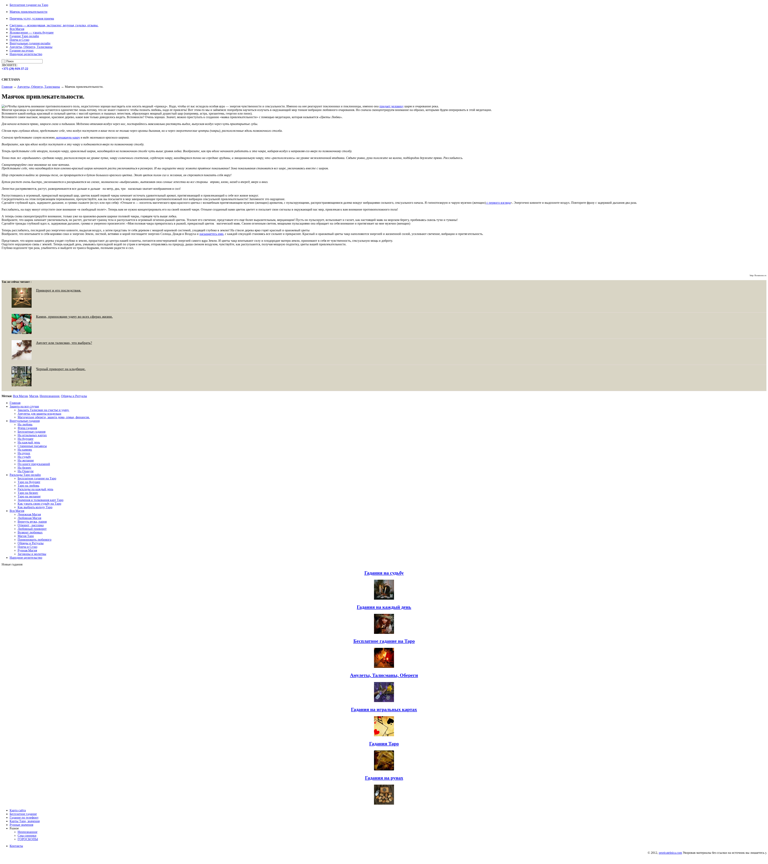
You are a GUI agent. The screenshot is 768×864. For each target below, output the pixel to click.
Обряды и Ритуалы (74, 396)
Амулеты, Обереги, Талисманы (31, 47)
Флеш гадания (27, 428)
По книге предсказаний (34, 464)
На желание (26, 460)
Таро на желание (29, 496)
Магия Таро (26, 536)
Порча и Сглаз (19, 39)
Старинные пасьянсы (32, 446)
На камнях (25, 449)
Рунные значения (21, 824)
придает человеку (391, 106)
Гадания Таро (384, 743)
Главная (7, 86)
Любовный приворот (32, 528)
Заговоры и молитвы (32, 554)
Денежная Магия (29, 514)
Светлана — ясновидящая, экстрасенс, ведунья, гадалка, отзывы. (54, 25)
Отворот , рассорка (31, 525)
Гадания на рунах (384, 777)
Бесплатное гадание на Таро (29, 5)
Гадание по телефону (24, 817)
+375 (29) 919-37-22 (15, 68)
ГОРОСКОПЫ (28, 839)
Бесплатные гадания (31, 431)
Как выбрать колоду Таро (35, 507)
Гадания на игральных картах (384, 709)
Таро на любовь (28, 485)
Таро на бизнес (28, 492)
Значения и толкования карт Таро (40, 500)
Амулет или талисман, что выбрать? (64, 342)
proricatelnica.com (642, 852)
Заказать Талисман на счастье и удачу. (43, 410)
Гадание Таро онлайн (24, 36)
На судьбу (24, 456)
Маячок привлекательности (28, 11)
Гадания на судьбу (384, 572)
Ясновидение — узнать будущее (32, 32)
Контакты (16, 846)
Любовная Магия (29, 518)
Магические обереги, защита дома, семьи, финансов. (54, 417)
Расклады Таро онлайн (25, 474)
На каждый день (29, 442)
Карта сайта (18, 810)
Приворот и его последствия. (58, 290)
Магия (33, 396)
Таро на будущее (29, 482)
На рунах (24, 453)
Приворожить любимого (34, 539)
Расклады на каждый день (35, 489)
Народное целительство (26, 54)
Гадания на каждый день (384, 607)
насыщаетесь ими (211, 234)
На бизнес (24, 467)
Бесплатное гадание (23, 814)
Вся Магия (17, 29)
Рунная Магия (27, 550)
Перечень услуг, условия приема (32, 18)
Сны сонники (27, 835)
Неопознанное (49, 396)
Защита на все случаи (24, 406)
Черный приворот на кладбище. (61, 368)
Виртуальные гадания (25, 421)
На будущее (25, 438)
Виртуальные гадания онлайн (30, 43)
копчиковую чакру (67, 137)
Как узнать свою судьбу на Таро (39, 503)
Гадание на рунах (22, 50)
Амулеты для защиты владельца (39, 413)
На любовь (25, 424)
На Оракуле (26, 471)
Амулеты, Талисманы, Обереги (384, 675)
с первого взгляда (498, 202)
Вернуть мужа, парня (32, 521)
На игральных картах (32, 435)
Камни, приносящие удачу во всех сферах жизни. (74, 316)
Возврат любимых (30, 532)
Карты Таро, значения (25, 821)
